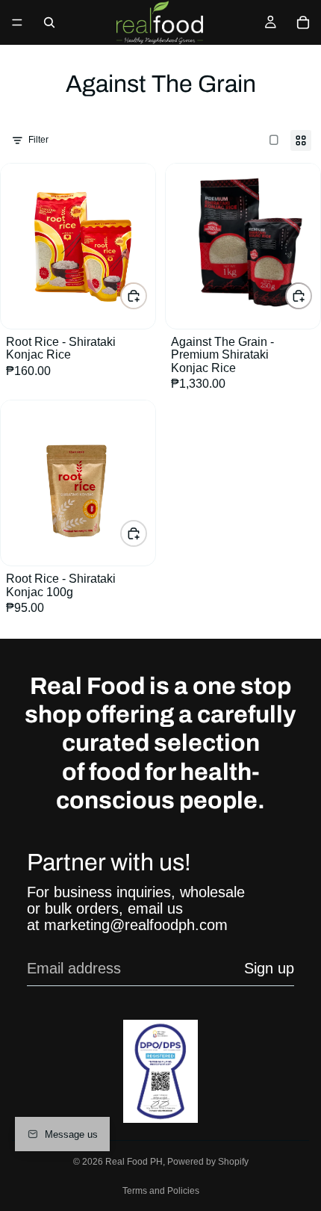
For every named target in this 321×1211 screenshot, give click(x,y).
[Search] (49, 22)
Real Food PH (134, 1161)
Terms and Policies (160, 1191)
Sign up (269, 968)
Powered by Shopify (208, 1161)
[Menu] (17, 22)
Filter (38, 139)
